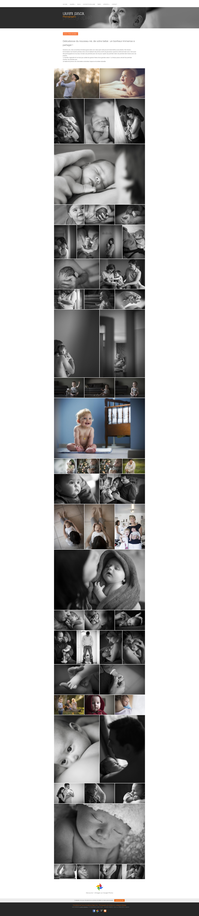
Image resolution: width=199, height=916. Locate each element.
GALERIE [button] (72, 4)
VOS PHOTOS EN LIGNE (89, 4)
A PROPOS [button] (106, 4)
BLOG (79, 4)
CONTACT (114, 4)
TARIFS (99, 4)
